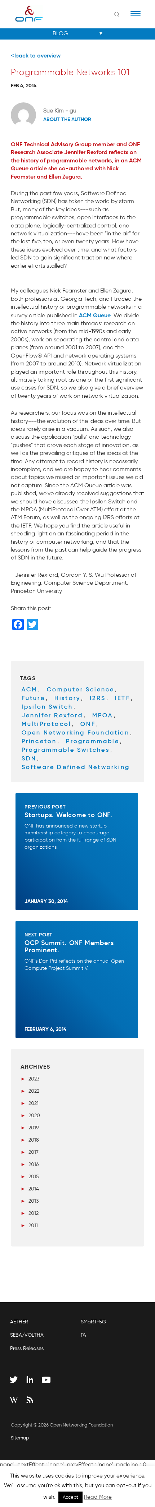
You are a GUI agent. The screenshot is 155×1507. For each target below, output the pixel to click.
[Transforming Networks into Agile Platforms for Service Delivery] (24, 13)
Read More (98, 1497)
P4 (83, 1335)
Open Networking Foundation (75, 732)
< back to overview (36, 55)
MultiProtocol (46, 723)
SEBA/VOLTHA (27, 1335)
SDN (29, 758)
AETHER (19, 1322)
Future (33, 698)
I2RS (98, 698)
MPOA (102, 715)
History (67, 698)
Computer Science (80, 689)
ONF (88, 723)
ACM (30, 689)
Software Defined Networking (76, 767)
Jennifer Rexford (52, 715)
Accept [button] (70, 1497)
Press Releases (27, 1348)
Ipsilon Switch (47, 706)
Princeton (39, 741)
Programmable (92, 741)
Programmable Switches (66, 749)
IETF (122, 698)
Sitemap (20, 1438)
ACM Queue (95, 315)
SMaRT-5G (93, 1322)
